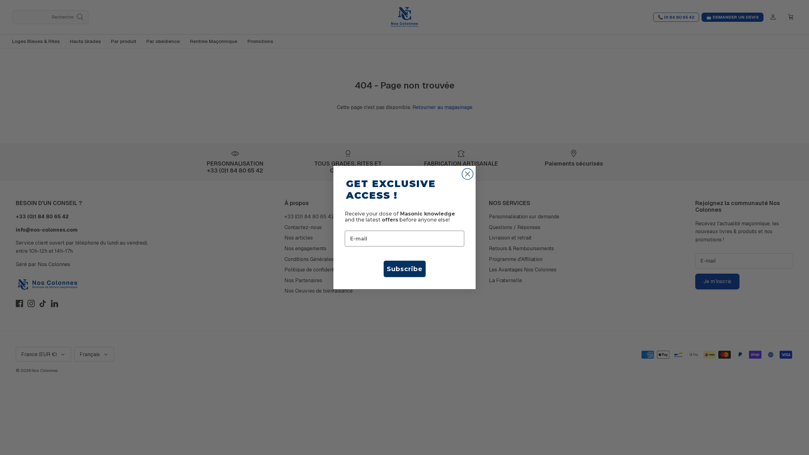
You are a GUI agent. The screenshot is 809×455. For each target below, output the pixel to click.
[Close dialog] (467, 173)
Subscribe (405, 269)
